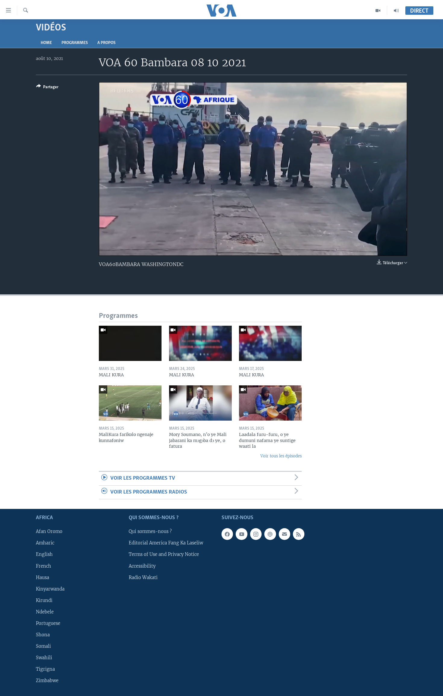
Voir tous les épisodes (281, 456)
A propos (106, 43)
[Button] (47, 88)
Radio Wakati (143, 577)
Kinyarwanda (50, 588)
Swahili (44, 657)
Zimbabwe (47, 680)
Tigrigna (45, 669)
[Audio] (396, 10)
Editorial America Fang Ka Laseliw (166, 543)
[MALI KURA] (130, 343)
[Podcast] (270, 534)
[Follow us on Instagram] (256, 534)
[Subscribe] (284, 534)
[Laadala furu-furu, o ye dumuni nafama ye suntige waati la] (270, 403)
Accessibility (142, 566)
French (43, 566)
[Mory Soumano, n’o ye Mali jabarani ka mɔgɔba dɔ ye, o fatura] (200, 403)
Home (46, 43)
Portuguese (48, 623)
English (44, 554)
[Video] (378, 10)
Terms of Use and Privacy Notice (164, 554)
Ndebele (45, 612)
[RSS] (298, 534)
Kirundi (44, 600)
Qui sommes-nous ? (150, 531)
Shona (43, 635)
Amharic (45, 543)
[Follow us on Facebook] (227, 534)
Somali (43, 646)
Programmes (74, 43)
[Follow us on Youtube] (241, 534)
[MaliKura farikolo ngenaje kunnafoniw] (130, 403)
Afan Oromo (49, 531)
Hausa (42, 577)
